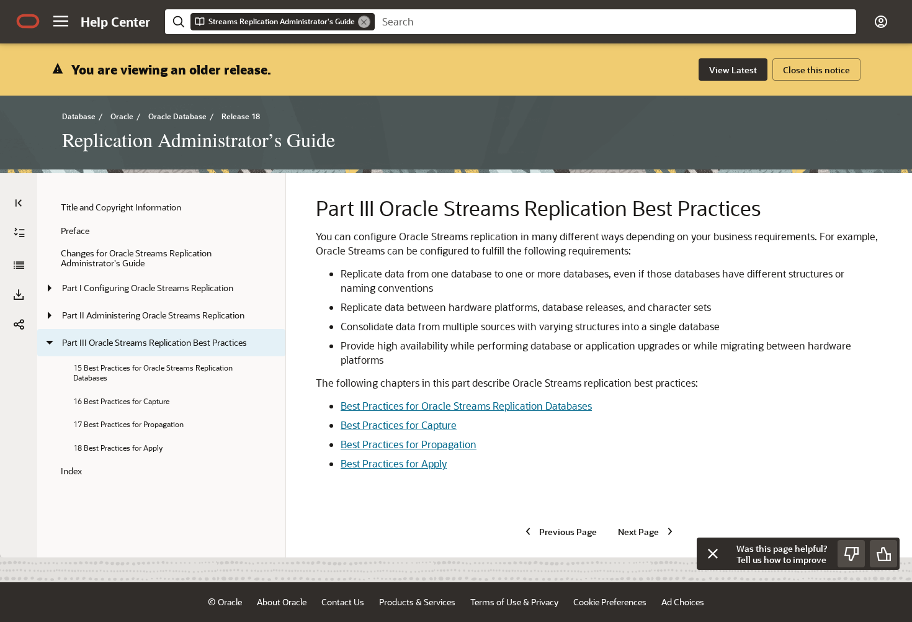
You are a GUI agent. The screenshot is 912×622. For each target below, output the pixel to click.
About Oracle (281, 602)
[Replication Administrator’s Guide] (18, 265)
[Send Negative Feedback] (851, 553)
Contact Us (342, 602)
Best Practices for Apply (394, 463)
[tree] (161, 339)
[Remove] (364, 22)
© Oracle (225, 602)
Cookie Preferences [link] (609, 602)
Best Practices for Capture (399, 424)
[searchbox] (615, 22)
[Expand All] (19, 233)
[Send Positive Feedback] (883, 553)
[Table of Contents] (18, 203)
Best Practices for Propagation (408, 444)
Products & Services (417, 602)
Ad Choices (682, 602)
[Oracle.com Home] (28, 21)
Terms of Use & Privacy (514, 602)
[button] (60, 21)
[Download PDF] (18, 295)
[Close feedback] (712, 553)
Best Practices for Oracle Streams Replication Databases (466, 405)
